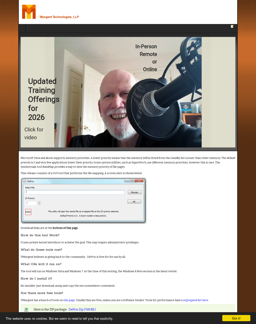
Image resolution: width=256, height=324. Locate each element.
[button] (128, 92)
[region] (128, 92)
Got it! (236, 318)
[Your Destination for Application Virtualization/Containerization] (48, 12)
